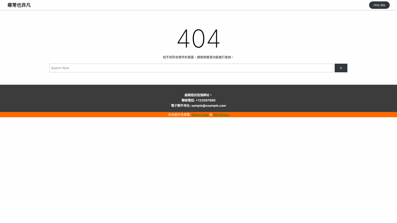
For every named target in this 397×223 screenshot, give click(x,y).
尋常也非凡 (19, 5)
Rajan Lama (200, 114)
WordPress (221, 114)
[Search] (341, 68)
